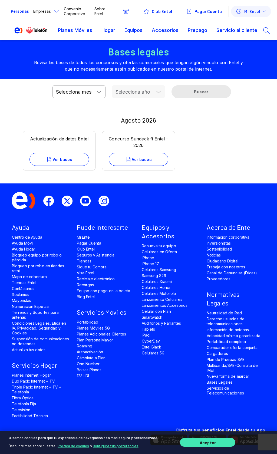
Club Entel (86, 249)
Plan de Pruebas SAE (226, 359)
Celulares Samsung (159, 269)
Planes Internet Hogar (31, 375)
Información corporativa (228, 237)
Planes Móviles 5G (93, 328)
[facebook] (51, 201)
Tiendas (84, 261)
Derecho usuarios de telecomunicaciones (226, 321)
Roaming (84, 346)
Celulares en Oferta (159, 251)
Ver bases (62, 159)
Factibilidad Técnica (30, 415)
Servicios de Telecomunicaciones (225, 390)
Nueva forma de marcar (228, 376)
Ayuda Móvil (23, 243)
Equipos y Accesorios (158, 231)
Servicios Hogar (34, 365)
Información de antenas (228, 329)
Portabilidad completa (226, 341)
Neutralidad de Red (224, 313)
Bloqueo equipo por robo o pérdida (37, 257)
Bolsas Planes (89, 369)
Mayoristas (21, 300)
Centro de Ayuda (27, 237)
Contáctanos (23, 288)
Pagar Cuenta (89, 243)
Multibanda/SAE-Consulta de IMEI (232, 368)
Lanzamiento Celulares (162, 299)
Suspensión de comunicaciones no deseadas (40, 341)
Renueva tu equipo (159, 246)
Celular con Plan (156, 311)
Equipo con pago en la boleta (103, 290)
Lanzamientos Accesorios (164, 305)
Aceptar (208, 442)
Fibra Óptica (23, 398)
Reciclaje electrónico (96, 279)
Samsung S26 (154, 275)
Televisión (21, 409)
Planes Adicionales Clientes (101, 334)
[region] (138, 442)
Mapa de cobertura (29, 276)
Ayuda (20, 227)
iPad (146, 335)
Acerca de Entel (229, 227)
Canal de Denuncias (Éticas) (232, 273)
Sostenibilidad (219, 249)
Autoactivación (90, 352)
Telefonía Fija (24, 404)
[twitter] (69, 201)
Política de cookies (73, 445)
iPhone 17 (150, 263)
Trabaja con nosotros (226, 267)
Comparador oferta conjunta (232, 347)
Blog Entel (86, 296)
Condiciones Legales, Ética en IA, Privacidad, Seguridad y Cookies (39, 328)
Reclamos (20, 294)
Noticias (214, 255)
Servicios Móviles (101, 312)
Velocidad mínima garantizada (233, 335)
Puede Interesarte (102, 227)
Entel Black (151, 347)
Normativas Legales (223, 298)
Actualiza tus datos (28, 349)
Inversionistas (219, 243)
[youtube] (87, 201)
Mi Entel (84, 237)
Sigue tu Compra (92, 267)
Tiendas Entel (24, 282)
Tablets (148, 329)
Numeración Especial (31, 306)
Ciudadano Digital (222, 261)
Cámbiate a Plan (91, 358)
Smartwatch (152, 317)
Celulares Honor (156, 287)
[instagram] (106, 201)
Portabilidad (87, 322)
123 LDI (83, 375)
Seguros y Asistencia (95, 255)
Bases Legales (220, 382)
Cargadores (217, 353)
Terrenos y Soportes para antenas (35, 315)
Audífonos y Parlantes (161, 323)
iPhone (148, 257)
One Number (88, 363)
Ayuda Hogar (23, 249)
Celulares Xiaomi (157, 281)
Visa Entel (85, 273)
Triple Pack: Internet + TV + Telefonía (36, 389)
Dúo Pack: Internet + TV (33, 381)
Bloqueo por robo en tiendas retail (38, 268)
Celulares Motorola (159, 293)
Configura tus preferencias (115, 445)
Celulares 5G (153, 353)
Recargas (85, 284)
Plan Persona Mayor (95, 340)
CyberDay (151, 341)
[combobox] (78, 91)
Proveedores (218, 279)
